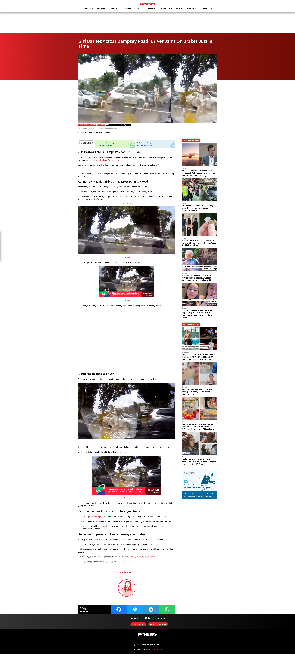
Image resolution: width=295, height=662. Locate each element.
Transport (101, 125)
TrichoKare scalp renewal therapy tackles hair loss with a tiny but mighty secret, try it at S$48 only (199, 461)
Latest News (88, 9)
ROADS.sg (114, 187)
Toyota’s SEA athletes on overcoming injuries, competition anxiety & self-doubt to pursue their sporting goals (198, 357)
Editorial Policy (136, 641)
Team (192, 641)
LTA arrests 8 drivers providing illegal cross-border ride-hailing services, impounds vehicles (198, 208)
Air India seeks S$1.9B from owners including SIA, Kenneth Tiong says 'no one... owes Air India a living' (198, 173)
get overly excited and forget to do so (104, 160)
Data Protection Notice (158, 641)
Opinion (139, 9)
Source (127, 257)
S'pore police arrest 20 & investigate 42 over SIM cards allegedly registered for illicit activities (199, 243)
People (128, 9)
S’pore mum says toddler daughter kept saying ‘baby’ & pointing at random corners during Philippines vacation (197, 314)
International (116, 9)
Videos (204, 9)
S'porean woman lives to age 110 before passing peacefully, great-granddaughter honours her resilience (198, 278)
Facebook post (97, 516)
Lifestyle (151, 9)
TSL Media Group (156, 649)
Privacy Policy (179, 641)
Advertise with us (158, 624)
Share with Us (138, 624)
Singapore (101, 9)
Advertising (106, 641)
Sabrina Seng (86, 132)
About (120, 641)
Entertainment (166, 9)
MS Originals (191, 9)
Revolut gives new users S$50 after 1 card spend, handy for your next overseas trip (198, 391)
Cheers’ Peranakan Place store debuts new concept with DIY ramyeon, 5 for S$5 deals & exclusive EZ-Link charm (199, 426)
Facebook (120, 561)
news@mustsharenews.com (143, 557)
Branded (179, 9)
